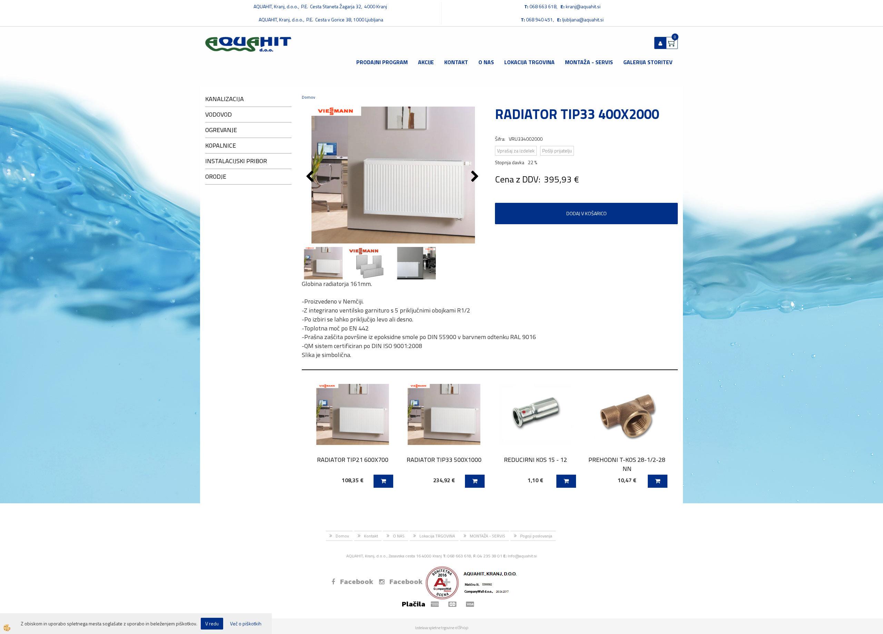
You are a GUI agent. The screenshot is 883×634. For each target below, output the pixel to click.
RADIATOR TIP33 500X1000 (444, 459)
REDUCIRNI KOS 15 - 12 (535, 459)
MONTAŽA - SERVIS (589, 62)
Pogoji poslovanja (536, 536)
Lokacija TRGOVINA (529, 62)
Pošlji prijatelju (557, 150)
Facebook (356, 581)
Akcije (426, 62)
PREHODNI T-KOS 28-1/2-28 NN (626, 464)
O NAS (486, 62)
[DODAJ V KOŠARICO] (383, 481)
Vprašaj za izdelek (516, 150)
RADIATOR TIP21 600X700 (352, 459)
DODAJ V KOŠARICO (586, 213)
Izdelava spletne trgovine (434, 628)
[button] (476, 177)
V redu (212, 623)
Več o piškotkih (245, 623)
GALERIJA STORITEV (648, 62)
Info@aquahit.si (522, 556)
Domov (308, 97)
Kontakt (456, 62)
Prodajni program (382, 62)
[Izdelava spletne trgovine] (461, 628)
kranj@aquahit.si (583, 6)
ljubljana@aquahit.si (583, 19)
